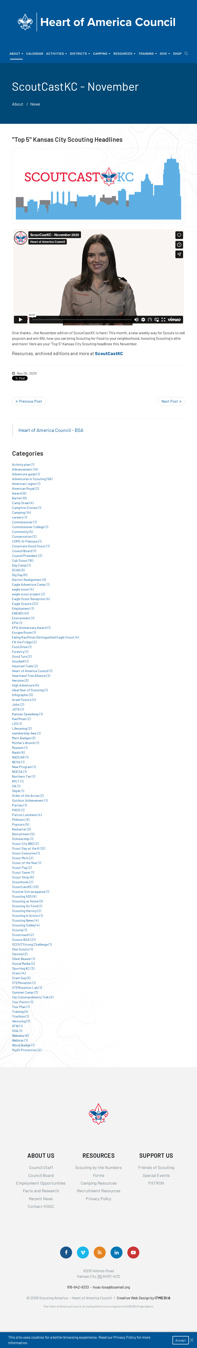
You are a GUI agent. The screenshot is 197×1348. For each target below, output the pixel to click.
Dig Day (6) (19, 575)
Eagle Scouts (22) (25, 604)
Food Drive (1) (21, 647)
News (35, 104)
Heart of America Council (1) (32, 671)
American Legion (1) (26, 484)
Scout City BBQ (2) (25, 843)
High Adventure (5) (25, 685)
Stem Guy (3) (21, 978)
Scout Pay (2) (22, 867)
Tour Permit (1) (22, 1002)
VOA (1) (17, 1031)
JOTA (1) (18, 709)
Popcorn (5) (20, 824)
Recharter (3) (21, 829)
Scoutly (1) (19, 930)
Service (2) (19, 954)
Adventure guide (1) (26, 474)
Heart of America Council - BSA (50, 430)
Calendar (34, 53)
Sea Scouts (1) (22, 949)
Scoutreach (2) (23, 935)
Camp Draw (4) (22, 503)
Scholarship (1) (22, 839)
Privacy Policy (98, 1198)
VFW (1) (17, 1026)
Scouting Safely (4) (25, 925)
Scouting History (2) (26, 911)
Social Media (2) (23, 963)
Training (146, 53)
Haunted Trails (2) (25, 666)
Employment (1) (23, 608)
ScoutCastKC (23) (25, 887)
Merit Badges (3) (23, 738)
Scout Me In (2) (22, 858)
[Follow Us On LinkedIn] (117, 1253)
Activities (55, 53)
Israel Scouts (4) (24, 700)
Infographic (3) (22, 695)
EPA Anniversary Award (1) (31, 628)
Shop (177, 53)
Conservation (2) (24, 536)
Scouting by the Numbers (98, 1167)
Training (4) (20, 1011)
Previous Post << (29, 401)
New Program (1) (24, 767)
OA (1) (16, 786)
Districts (78, 53)
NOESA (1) (19, 771)
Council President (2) (27, 556)
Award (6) (19, 493)
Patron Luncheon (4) (27, 815)
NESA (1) (18, 762)
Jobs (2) (18, 704)
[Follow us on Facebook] (66, 1253)
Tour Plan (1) (21, 1007)
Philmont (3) (20, 819)
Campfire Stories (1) (26, 508)
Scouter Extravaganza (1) (30, 891)
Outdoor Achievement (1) (30, 800)
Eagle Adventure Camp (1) (30, 584)
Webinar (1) (20, 1040)
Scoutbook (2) (22, 882)
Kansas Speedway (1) (27, 714)
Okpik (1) (18, 791)
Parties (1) (19, 805)
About (14, 53)
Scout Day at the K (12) (28, 848)
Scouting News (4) (25, 920)
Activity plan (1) (23, 464)
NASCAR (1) (20, 757)
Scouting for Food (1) (27, 906)
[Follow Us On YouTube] (133, 1253)
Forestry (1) (20, 652)
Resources (122, 53)
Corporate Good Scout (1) (30, 546)
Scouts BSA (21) (23, 939)
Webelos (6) (20, 1035)
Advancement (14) (25, 469)
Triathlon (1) (20, 1016)
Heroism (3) (20, 680)
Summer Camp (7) (25, 992)
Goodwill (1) (20, 661)
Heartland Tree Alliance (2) (31, 676)
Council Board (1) (24, 551)
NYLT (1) (17, 781)
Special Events (156, 1175)
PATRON (156, 1183)
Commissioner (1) (24, 522)
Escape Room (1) (24, 632)
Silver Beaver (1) (23, 959)
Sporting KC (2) (23, 968)
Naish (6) (18, 752)
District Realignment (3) (29, 580)
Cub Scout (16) (22, 560)
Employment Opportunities (41, 1183)
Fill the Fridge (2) (24, 642)
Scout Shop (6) (23, 877)
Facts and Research (41, 1190)
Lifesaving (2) (21, 728)
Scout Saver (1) (23, 872)
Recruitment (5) (23, 834)
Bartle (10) (19, 498)
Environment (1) (23, 618)
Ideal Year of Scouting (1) (30, 690)
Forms (98, 1175)
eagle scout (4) (23, 589)
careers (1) (19, 517)
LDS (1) (17, 724)
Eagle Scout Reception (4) (31, 599)
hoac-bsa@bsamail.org (111, 1287)
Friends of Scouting (156, 1167)
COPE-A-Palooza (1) (26, 541)
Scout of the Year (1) (26, 863)
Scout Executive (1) (26, 853)
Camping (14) (21, 512)
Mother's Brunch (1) (25, 743)
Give (163, 53)
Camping (100, 53)
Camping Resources (98, 1183)
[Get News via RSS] (100, 1253)
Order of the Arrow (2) (28, 795)
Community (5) (22, 532)
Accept (180, 1340)
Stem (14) (19, 973)
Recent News (41, 1198)
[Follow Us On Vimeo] (83, 1253)
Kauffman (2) (21, 719)
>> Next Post (171, 401)
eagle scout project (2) (28, 594)
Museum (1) (19, 748)
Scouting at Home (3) (27, 901)
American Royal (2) (25, 488)
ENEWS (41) (20, 613)
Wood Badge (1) (23, 1045)
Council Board (41, 1175)
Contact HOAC (41, 1206)
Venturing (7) (21, 1021)
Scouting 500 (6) (24, 896)
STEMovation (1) (23, 983)
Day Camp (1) (21, 565)
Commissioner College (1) (30, 527)
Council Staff (41, 1167)
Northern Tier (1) (23, 776)
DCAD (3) (18, 570)
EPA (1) (17, 623)
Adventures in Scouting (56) (32, 479)
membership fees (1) (26, 733)
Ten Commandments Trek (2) (32, 997)
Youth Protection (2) (26, 1050)
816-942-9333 (78, 1287)
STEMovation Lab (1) (27, 987)
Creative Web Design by (144, 1297)
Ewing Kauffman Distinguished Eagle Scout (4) (45, 637)
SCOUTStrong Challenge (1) (32, 944)
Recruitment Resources (98, 1190)
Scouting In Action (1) (27, 915)
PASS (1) (18, 810)
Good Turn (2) (21, 656)
